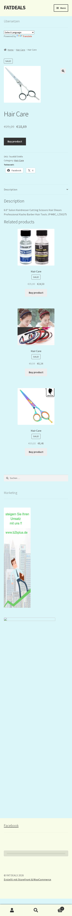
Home (11, 49)
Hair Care (20, 49)
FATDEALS (14, 7)
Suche (36, 910)
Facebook (11, 825)
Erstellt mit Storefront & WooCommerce (27, 879)
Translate (27, 36)
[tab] (36, 190)
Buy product (15, 141)
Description (10, 189)
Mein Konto (12, 910)
